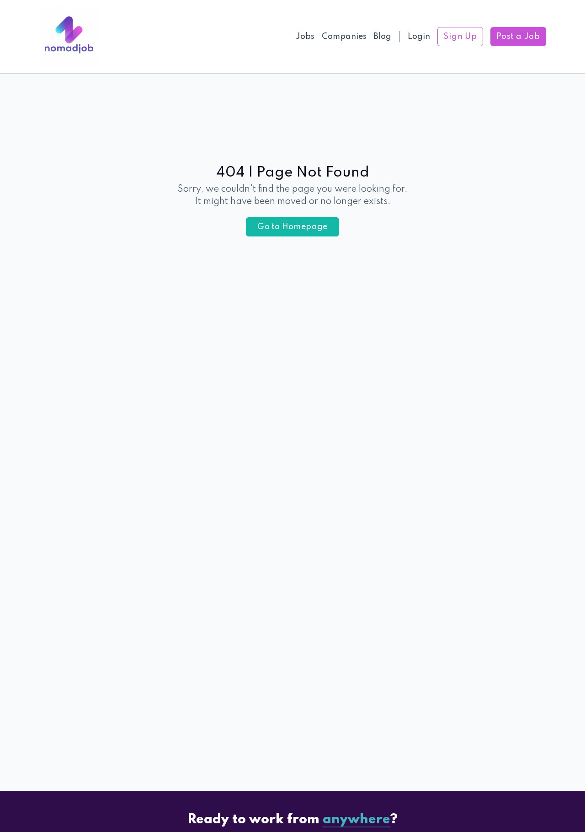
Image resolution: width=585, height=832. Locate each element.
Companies (344, 36)
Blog (382, 36)
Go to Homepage (292, 227)
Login (419, 36)
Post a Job (518, 36)
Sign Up (460, 36)
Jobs (305, 36)
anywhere (356, 820)
